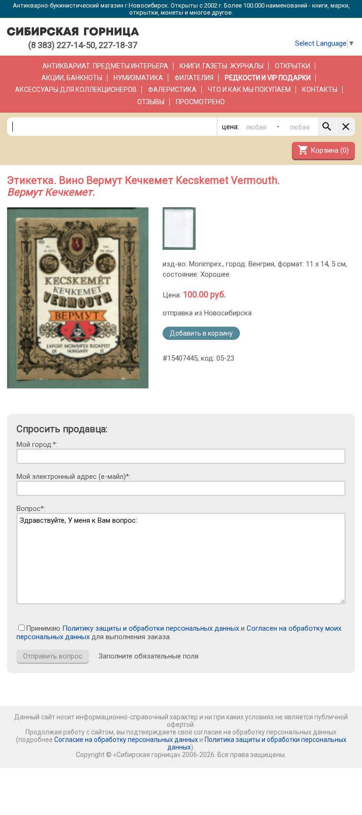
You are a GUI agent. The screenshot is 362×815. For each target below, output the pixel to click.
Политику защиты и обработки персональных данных (150, 628)
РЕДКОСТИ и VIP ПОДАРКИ (268, 78)
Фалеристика (172, 89)
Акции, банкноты (71, 78)
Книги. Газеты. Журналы (221, 66)
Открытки (292, 66)
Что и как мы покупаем (249, 89)
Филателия (194, 78)
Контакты (319, 89)
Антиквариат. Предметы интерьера (105, 66)
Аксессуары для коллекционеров (76, 89)
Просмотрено (200, 102)
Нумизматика (138, 78)
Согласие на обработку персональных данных (126, 739)
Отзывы (151, 102)
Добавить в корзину (201, 333)
